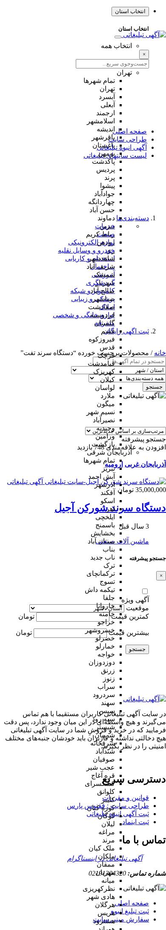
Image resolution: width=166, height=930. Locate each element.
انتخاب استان (130, 11)
